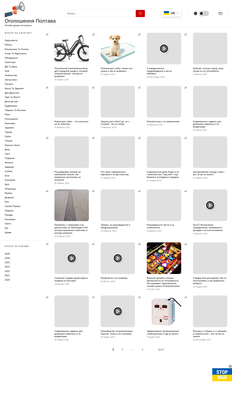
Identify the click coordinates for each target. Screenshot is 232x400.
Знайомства (11, 75)
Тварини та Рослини (15, 110)
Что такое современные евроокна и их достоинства (115, 173)
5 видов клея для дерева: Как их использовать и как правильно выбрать (209, 281)
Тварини (9, 210)
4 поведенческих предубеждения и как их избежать (159, 71)
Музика (8, 193)
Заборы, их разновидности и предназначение (115, 226)
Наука (8, 136)
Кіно (7, 201)
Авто (7, 184)
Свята (8, 223)
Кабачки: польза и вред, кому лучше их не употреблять (208, 69)
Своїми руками (12, 206)
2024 (7, 262)
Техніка (8, 140)
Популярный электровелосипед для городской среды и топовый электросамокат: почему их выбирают (71, 72)
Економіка (10, 123)
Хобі (7, 71)
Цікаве (8, 232)
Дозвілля (9, 197)
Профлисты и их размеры (114, 278)
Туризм (8, 132)
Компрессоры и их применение (163, 121)
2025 (7, 258)
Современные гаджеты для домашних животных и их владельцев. (68, 334)
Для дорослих (12, 93)
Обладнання (11, 58)
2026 (7, 253)
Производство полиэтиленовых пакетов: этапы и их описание (117, 332)
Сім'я (7, 154)
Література (10, 189)
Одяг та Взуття (12, 97)
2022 (7, 271)
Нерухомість (11, 40)
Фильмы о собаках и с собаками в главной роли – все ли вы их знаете (209, 334)
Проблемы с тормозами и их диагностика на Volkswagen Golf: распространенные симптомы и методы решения (71, 229)
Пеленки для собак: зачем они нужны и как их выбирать (116, 69)
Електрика (10, 180)
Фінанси (9, 162)
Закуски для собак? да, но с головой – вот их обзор (115, 122)
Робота (8, 44)
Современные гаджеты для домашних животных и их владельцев (207, 124)
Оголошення (11, 119)
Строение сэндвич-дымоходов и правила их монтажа (71, 279)
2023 (7, 266)
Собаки (8, 171)
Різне (7, 114)
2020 (7, 280)
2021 (7, 275)
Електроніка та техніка (16, 49)
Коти (7, 175)
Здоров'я (9, 127)
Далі (161, 349)
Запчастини (11, 79)
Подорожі (10, 158)
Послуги (9, 84)
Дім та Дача (11, 66)
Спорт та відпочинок (15, 53)
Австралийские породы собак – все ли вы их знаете (209, 173)
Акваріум (9, 167)
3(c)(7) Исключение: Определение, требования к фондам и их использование (208, 227)
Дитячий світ (11, 101)
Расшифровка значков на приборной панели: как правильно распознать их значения (67, 176)
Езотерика (10, 219)
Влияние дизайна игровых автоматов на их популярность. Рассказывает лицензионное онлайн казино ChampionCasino (163, 282)
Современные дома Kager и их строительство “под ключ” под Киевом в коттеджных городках (163, 174)
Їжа (6, 228)
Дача (7, 149)
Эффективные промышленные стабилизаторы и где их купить (163, 332)
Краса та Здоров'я (14, 88)
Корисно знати (12, 145)
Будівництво (11, 106)
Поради (9, 215)
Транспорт (10, 62)
